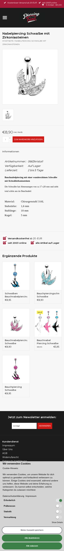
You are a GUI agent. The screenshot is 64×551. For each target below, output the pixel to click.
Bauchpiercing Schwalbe (13, 388)
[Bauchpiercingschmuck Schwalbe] (48, 276)
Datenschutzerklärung (14, 461)
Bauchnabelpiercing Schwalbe (16, 342)
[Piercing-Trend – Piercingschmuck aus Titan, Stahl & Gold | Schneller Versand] (36, 17)
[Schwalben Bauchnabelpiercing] (16, 276)
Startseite (8, 41)
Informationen (10, 151)
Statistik (7, 511)
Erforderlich (9, 500)
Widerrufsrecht (10, 457)
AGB (4, 453)
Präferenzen (9, 506)
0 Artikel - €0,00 (54, 5)
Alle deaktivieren (32, 538)
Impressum (8, 445)
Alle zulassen (32, 546)
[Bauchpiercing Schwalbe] (16, 369)
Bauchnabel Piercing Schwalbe (47, 342)
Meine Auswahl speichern (32, 530)
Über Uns (7, 449)
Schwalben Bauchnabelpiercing (16, 295)
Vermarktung (10, 517)
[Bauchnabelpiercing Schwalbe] (16, 322)
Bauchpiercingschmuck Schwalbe (48, 295)
